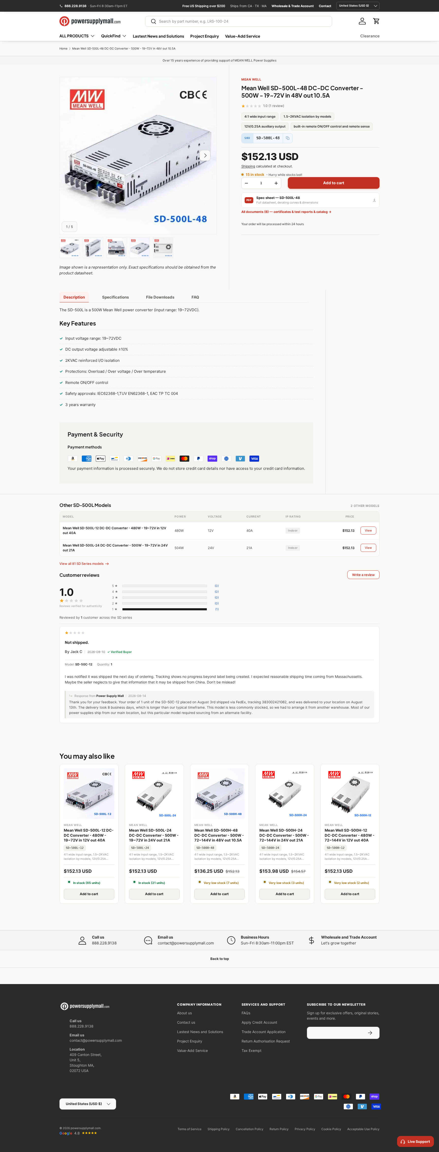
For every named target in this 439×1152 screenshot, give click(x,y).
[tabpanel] (186, 358)
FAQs (246, 1013)
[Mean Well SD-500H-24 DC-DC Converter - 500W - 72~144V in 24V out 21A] (284, 793)
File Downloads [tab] (160, 297)
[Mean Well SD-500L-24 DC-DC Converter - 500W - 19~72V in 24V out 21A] (154, 793)
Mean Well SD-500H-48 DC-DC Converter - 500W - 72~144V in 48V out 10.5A (219, 835)
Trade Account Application (264, 1032)
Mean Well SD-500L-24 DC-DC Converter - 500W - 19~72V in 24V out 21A (154, 835)
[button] (376, 21)
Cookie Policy (331, 1129)
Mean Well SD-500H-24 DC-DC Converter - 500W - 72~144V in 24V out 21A (284, 835)
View (368, 530)
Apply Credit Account (259, 1022)
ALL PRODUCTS (74, 35)
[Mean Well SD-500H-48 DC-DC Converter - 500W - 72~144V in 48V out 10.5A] (219, 793)
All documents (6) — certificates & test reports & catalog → (286, 212)
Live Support (419, 1141)
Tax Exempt (251, 1050)
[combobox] (238, 21)
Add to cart (333, 182)
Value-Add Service (242, 36)
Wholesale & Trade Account (293, 6)
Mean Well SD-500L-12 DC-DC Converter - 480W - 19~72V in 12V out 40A (89, 835)
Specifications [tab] (115, 297)
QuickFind (110, 35)
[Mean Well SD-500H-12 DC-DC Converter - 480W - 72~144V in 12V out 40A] (350, 793)
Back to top (219, 959)
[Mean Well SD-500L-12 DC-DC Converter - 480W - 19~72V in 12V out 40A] (89, 793)
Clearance (370, 35)
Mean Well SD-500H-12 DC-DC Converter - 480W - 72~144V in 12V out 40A (349, 835)
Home (63, 48)
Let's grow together (338, 943)
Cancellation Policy (249, 1129)
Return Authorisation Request (266, 1041)
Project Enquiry (204, 36)
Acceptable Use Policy (363, 1129)
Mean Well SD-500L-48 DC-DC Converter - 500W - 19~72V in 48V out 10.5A (124, 48)
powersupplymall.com (86, 1128)
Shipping (248, 166)
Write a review (363, 575)
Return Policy (279, 1129)
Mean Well (251, 79)
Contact (325, 6)
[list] (138, 155)
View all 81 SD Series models (81, 564)
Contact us (186, 1022)
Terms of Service (189, 1129)
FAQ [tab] (195, 297)
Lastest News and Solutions (158, 36)
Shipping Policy (219, 1129)
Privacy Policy (305, 1129)
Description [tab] (74, 297)
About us (184, 1013)
